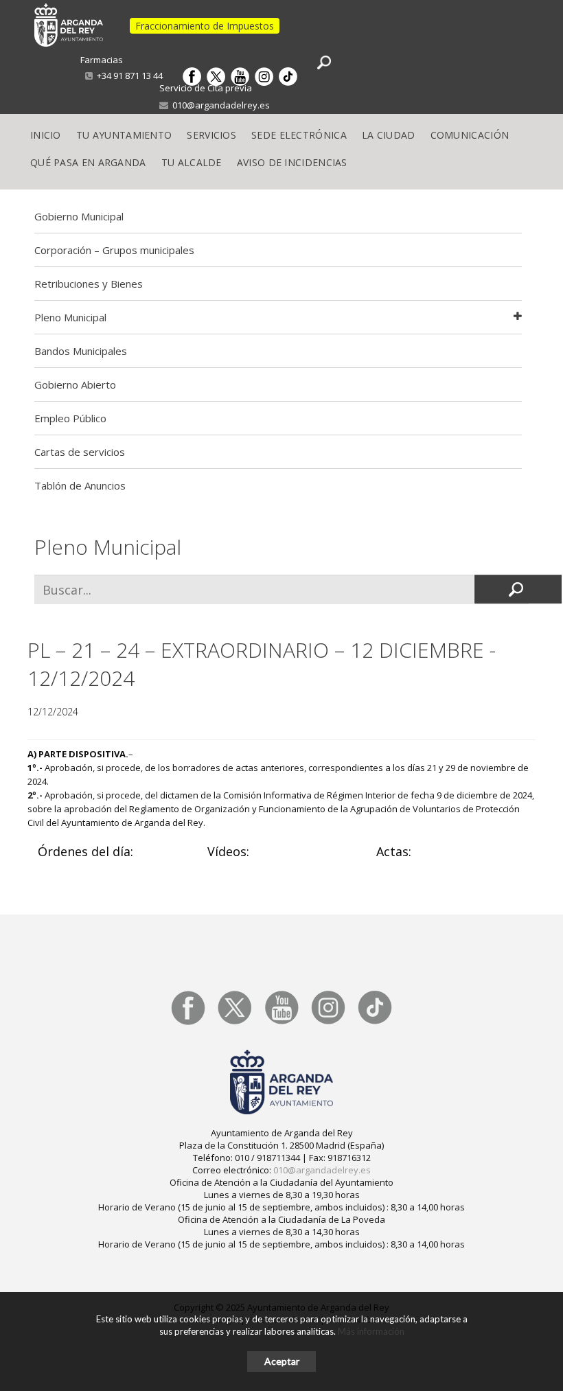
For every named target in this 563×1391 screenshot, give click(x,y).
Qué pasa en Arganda (88, 162)
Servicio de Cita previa (205, 88)
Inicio (45, 134)
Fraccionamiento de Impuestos (204, 25)
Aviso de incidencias (292, 162)
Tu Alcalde (191, 162)
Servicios (211, 134)
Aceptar (281, 1361)
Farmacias (101, 60)
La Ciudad (388, 134)
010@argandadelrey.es (219, 105)
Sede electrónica (299, 134)
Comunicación (469, 134)
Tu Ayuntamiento (124, 134)
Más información (371, 1331)
